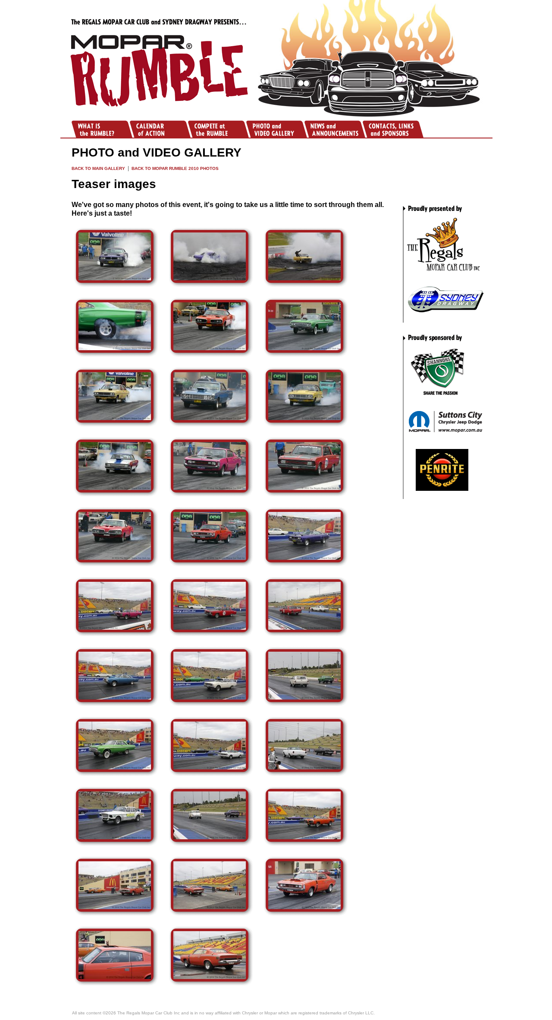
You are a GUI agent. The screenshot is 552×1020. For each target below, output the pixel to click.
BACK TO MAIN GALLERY (98, 168)
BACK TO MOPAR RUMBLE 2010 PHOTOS (175, 168)
